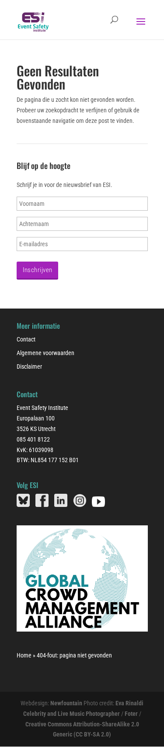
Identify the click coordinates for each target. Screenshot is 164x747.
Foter (131, 713)
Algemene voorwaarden (45, 352)
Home (24, 655)
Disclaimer (29, 366)
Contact (26, 339)
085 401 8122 (33, 439)
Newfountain (66, 703)
